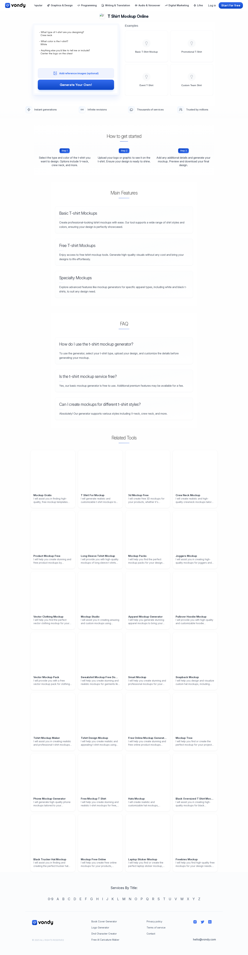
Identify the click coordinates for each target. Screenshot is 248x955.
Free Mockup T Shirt (93, 798)
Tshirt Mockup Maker (46, 738)
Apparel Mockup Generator (145, 616)
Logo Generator (100, 927)
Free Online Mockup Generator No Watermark (147, 738)
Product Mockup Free (46, 556)
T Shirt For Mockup (92, 495)
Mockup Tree (184, 738)
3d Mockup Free (138, 495)
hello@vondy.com (204, 939)
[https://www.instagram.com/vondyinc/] (195, 922)
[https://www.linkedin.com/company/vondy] (210, 922)
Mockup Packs (137, 556)
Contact (151, 933)
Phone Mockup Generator (49, 798)
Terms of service (156, 927)
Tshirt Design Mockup (94, 738)
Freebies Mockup (187, 859)
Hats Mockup (136, 798)
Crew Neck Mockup (188, 495)
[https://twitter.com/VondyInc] (202, 922)
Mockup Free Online (93, 859)
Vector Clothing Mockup (48, 616)
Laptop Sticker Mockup (142, 859)
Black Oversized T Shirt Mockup (195, 798)
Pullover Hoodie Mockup (191, 616)
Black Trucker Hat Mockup (49, 859)
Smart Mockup (137, 677)
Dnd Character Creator (104, 933)
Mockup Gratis (42, 495)
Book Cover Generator (104, 921)
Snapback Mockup (187, 677)
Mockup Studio (90, 616)
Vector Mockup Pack (46, 677)
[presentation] (76, 64)
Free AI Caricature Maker (105, 939)
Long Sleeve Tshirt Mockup (98, 556)
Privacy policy (154, 921)
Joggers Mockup (186, 556)
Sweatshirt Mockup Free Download (100, 677)
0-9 (50, 899)
